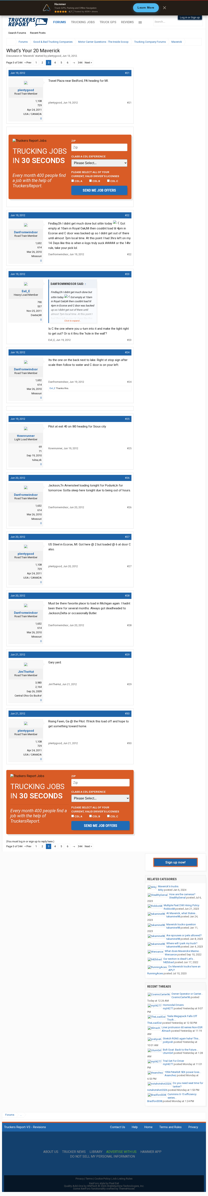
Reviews (127, 22)
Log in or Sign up (190, 17)
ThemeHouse (126, 1188)
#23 (127, 274)
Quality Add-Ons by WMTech (104, 1185)
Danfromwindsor (26, 232)
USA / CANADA (32, 114)
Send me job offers (99, 190)
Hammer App (150, 1151)
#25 (127, 418)
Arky (160, 889)
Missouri (36, 256)
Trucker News (74, 1151)
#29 (127, 654)
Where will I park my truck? (181, 943)
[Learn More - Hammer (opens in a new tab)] (104, 7)
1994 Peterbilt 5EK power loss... (183, 1072)
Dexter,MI (36, 315)
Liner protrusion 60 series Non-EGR (182, 1027)
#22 (127, 215)
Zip (73, 140)
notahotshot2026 (157, 1089)
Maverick (28, 55)
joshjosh (168, 1041)
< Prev (27, 62)
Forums (59, 22)
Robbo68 (169, 908)
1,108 (38, 100)
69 (40, 446)
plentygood (54, 55)
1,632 (38, 243)
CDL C (114, 181)
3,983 (38, 682)
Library (96, 1151)
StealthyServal (177, 897)
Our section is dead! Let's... (179, 958)
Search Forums (17, 32)
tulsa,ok (37, 459)
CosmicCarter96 (180, 997)
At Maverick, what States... (181, 913)
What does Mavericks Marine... (182, 951)
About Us (50, 1151)
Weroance (171, 954)
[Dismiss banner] (164, 7)
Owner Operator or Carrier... (187, 993)
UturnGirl (168, 1052)
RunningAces (155, 973)
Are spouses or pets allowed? (184, 935)
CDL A (78, 181)
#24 (127, 352)
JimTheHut (26, 672)
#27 (127, 536)
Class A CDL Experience (88, 156)
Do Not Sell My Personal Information (102, 1156)
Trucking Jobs (83, 22)
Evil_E (26, 291)
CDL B (96, 181)
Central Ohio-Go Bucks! (28, 695)
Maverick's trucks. (168, 886)
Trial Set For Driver (173, 1060)
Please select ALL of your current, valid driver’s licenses (95, 174)
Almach (166, 1030)
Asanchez (170, 1075)
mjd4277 (168, 1008)
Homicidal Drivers (173, 1004)
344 (80, 62)
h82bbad (168, 962)
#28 (127, 595)
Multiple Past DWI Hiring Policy (181, 905)
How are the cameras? (182, 894)
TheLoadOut (154, 1022)
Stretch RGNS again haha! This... (181, 1038)
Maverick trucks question (181, 924)
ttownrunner (26, 436)
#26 (127, 477)
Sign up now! (175, 862)
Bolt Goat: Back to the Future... (180, 1049)
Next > (88, 62)
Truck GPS (108, 22)
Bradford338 (154, 1101)
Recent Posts (38, 32)
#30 (127, 713)
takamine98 (173, 916)
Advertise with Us (121, 1151)
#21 (127, 72)
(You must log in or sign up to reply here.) (30, 841)
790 (39, 302)
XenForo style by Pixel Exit (104, 1183)
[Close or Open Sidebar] (191, 41)
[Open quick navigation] (195, 41)
